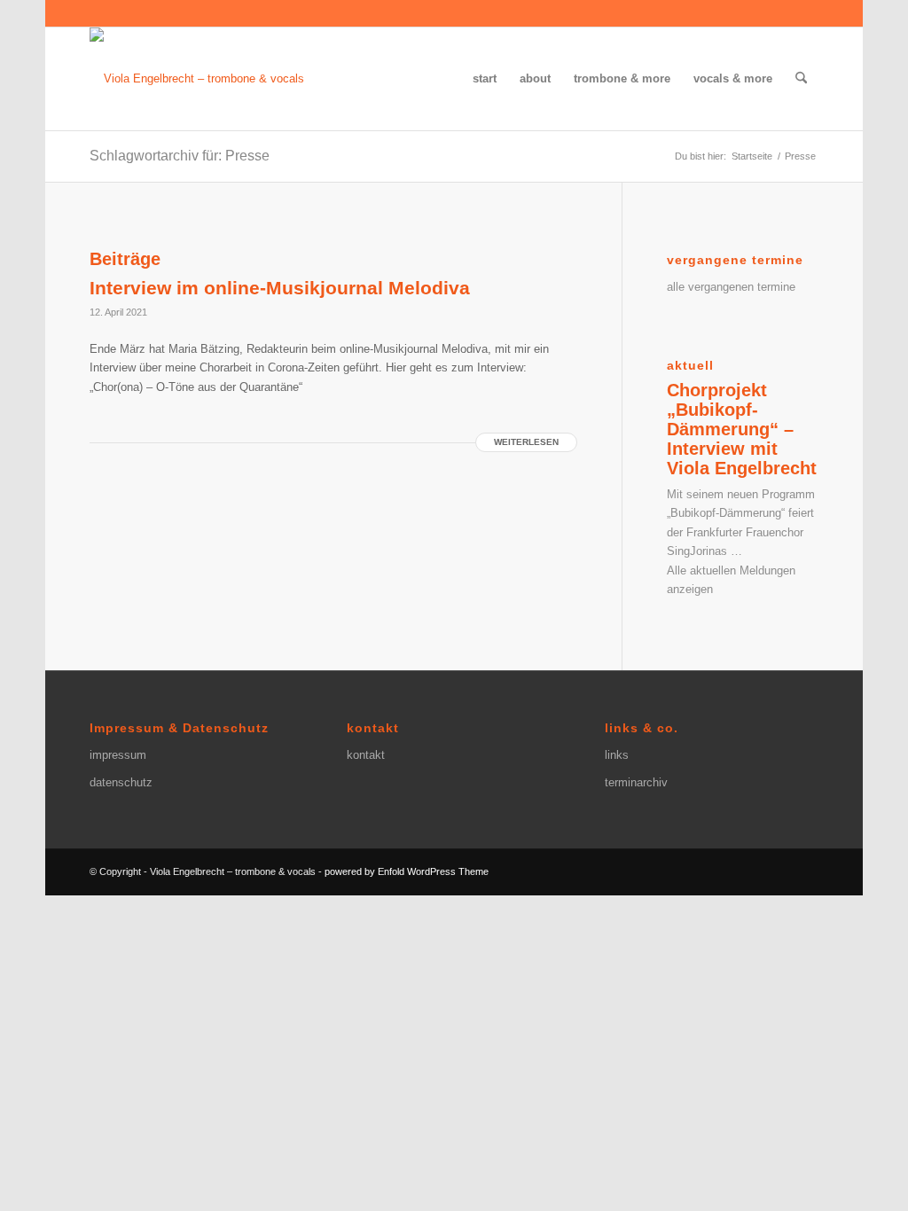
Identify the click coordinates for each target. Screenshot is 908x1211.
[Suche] (801, 78)
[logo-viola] (197, 78)
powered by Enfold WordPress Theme (407, 871)
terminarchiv (636, 782)
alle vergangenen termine (731, 286)
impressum (118, 755)
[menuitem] (484, 78)
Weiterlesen (526, 442)
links (617, 755)
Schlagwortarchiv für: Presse (180, 155)
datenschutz (121, 782)
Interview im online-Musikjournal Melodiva (280, 287)
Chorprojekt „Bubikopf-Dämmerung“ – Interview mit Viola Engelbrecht (742, 429)
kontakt (366, 755)
